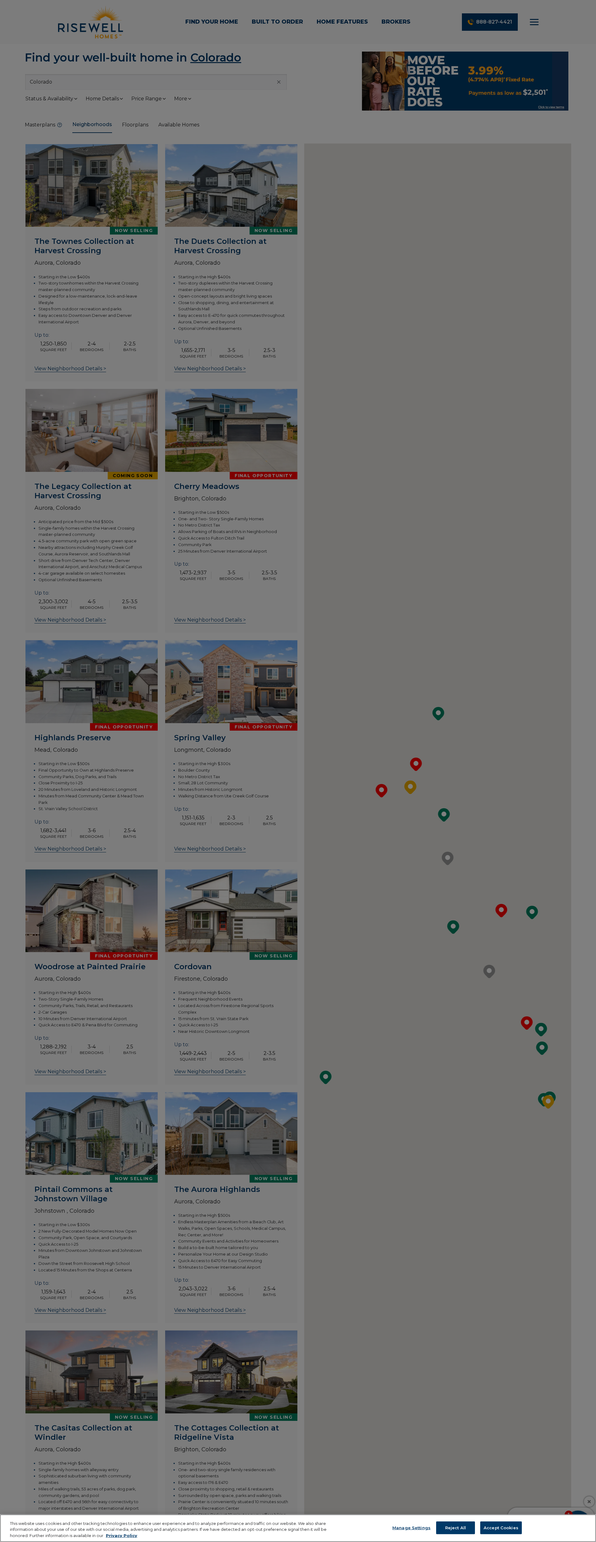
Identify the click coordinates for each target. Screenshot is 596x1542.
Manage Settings (411, 1527)
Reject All (455, 1527)
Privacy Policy (121, 1535)
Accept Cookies (501, 1527)
